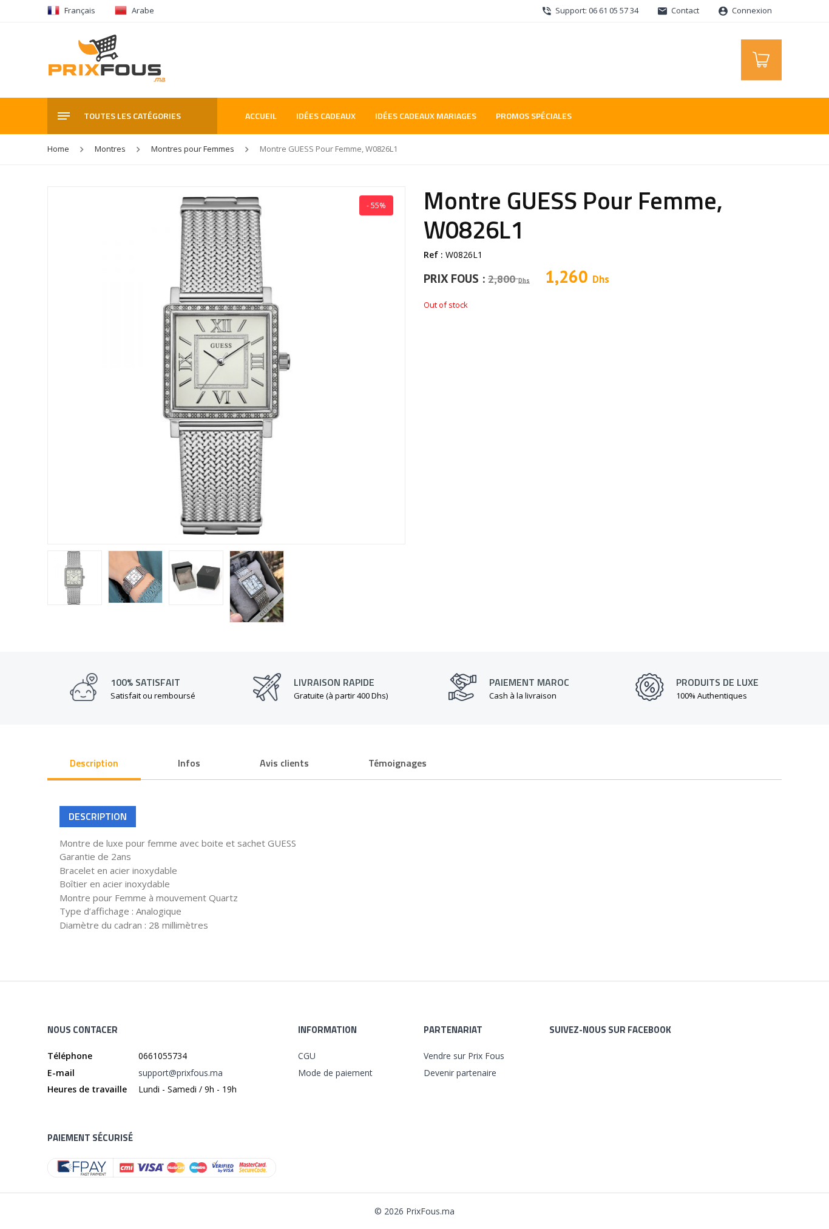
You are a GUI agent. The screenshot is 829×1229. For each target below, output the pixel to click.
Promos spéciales (534, 115)
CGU (307, 1055)
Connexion (751, 10)
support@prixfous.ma (180, 1072)
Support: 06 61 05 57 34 (595, 10)
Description (94, 763)
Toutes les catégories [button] (132, 115)
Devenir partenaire (460, 1072)
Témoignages (397, 763)
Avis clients (284, 763)
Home (58, 148)
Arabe (143, 10)
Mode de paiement (335, 1072)
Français (79, 10)
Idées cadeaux (326, 115)
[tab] (94, 764)
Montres (110, 148)
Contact (684, 10)
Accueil (261, 115)
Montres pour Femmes (192, 148)
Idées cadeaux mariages (425, 115)
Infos (189, 763)
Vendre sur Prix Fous (464, 1055)
